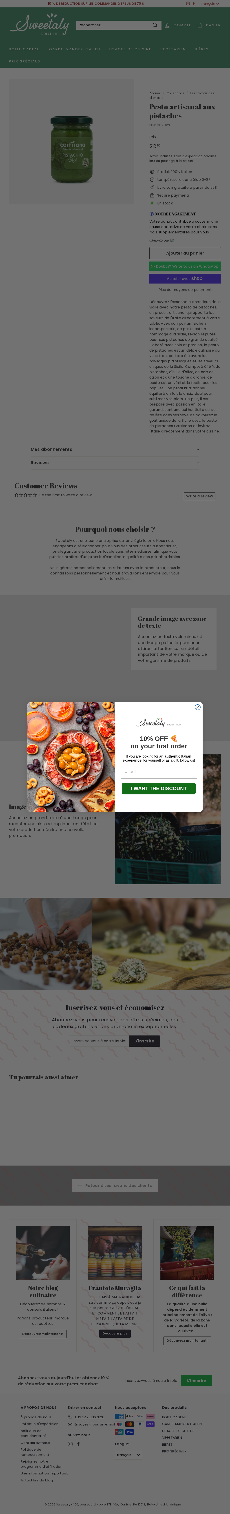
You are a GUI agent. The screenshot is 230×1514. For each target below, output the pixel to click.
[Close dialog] (197, 707)
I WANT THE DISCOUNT (159, 788)
